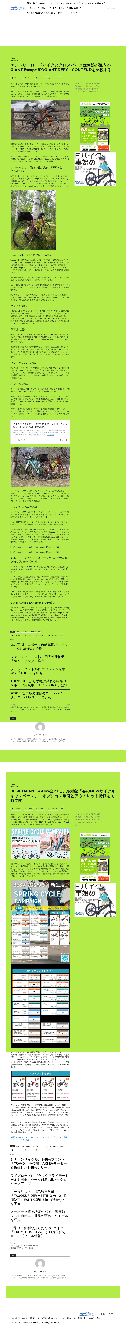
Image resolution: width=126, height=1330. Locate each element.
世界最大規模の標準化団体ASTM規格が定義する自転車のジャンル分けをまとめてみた (56, 709)
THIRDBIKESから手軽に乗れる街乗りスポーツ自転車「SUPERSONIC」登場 (39, 683)
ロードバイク (33, 631)
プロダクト (13, 58)
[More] (62, 78)
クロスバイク (24, 631)
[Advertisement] (63, 31)
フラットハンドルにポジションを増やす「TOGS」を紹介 (37, 671)
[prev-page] (11, 703)
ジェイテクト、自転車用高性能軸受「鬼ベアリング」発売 (37, 659)
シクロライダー (40, 734)
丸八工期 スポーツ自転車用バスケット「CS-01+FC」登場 (39, 647)
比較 (39, 631)
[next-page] (15, 703)
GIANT (17, 631)
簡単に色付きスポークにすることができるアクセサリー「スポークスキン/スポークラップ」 (24, 709)
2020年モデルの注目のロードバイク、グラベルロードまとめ (36, 695)
